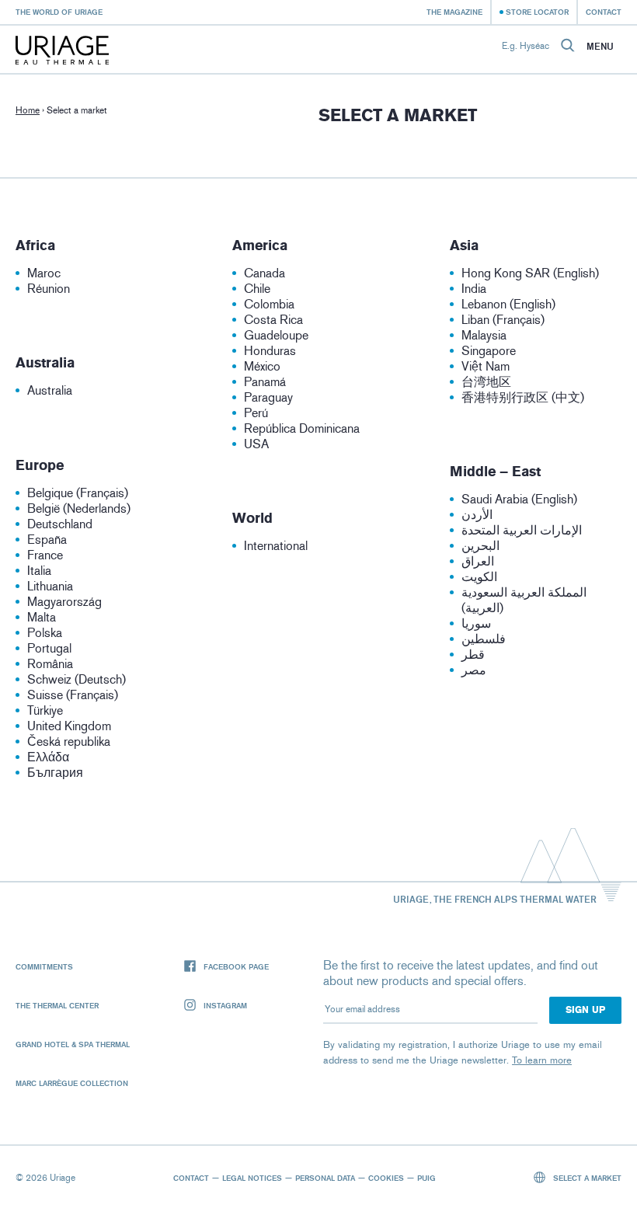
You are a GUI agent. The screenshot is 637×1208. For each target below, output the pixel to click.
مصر (473, 670)
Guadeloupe (276, 335)
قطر (473, 654)
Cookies (386, 1177)
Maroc (44, 273)
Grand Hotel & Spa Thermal (73, 1044)
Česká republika (68, 741)
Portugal (49, 648)
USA (256, 444)
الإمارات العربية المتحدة (521, 530)
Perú (256, 413)
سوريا (476, 623)
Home (28, 110)
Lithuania (50, 586)
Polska (44, 632)
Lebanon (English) (508, 304)
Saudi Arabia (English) (519, 499)
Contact (603, 11)
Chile (257, 288)
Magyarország (64, 601)
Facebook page (236, 966)
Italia (39, 570)
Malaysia (483, 335)
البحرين (480, 545)
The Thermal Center (57, 1005)
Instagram (225, 1005)
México (262, 366)
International (276, 545)
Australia (49, 390)
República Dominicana (302, 428)
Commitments (44, 966)
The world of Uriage (59, 11)
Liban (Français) (503, 319)
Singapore (488, 350)
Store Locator (537, 11)
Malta (41, 617)
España (47, 539)
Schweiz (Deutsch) (76, 679)
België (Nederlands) (79, 508)
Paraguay (268, 397)
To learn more (542, 1060)
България (55, 772)
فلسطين (483, 639)
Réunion (48, 288)
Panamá (265, 381)
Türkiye (45, 710)
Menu (600, 46)
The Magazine (454, 11)
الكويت (479, 576)
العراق (477, 561)
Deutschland (59, 524)
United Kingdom (69, 726)
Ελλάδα (48, 757)
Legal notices (252, 1177)
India (473, 288)
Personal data (325, 1177)
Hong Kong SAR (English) (530, 273)
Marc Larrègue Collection (72, 1083)
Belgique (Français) (77, 493)
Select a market (586, 1177)
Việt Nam (485, 366)
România (50, 663)
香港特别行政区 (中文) (522, 397)
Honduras (270, 350)
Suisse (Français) (72, 695)
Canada (264, 273)
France (45, 555)
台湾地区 (486, 381)
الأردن (477, 514)
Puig (426, 1177)
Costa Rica (273, 319)
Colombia (269, 304)
